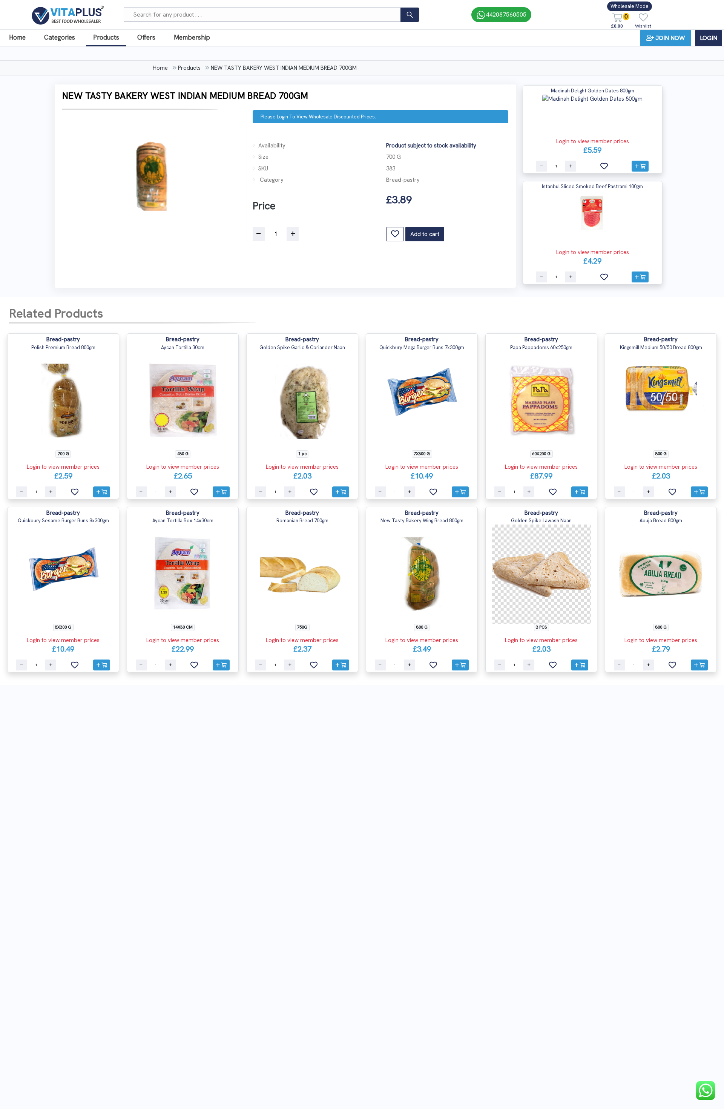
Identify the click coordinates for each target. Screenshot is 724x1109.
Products (106, 37)
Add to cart (424, 234)
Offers (146, 37)
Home (17, 37)
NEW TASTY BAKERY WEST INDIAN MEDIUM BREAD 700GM (284, 68)
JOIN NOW (670, 38)
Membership (192, 37)
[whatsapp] (705, 1090)
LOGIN (708, 38)
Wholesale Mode (629, 6)
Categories (59, 37)
